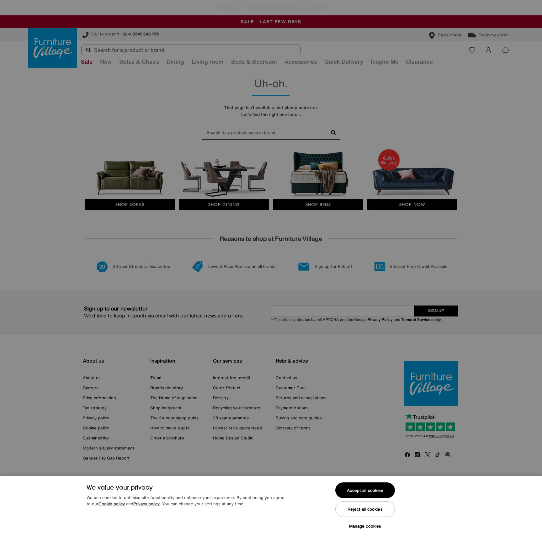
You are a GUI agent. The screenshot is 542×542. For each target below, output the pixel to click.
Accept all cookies (365, 490)
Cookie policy (111, 504)
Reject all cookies (365, 509)
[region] (271, 509)
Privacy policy (146, 504)
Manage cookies (365, 526)
